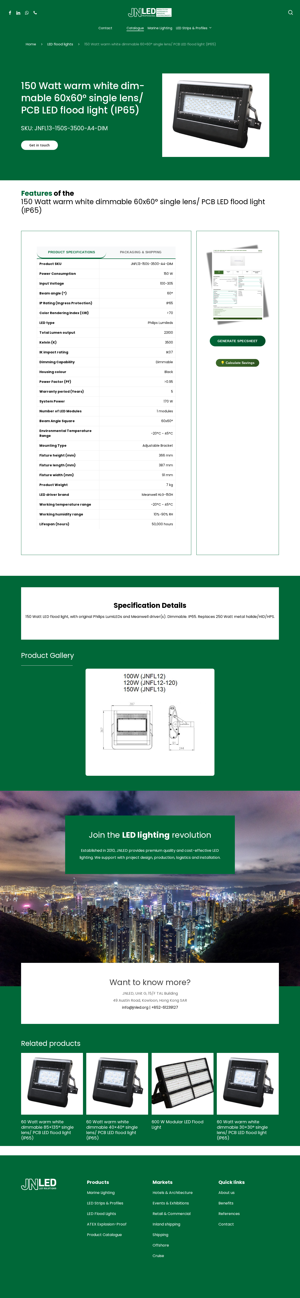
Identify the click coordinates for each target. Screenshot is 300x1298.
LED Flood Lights (101, 1213)
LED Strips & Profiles (105, 1203)
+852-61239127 (164, 1007)
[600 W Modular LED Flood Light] (183, 1084)
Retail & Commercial (172, 1213)
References (229, 1213)
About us (226, 1192)
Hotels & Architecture (173, 1192)
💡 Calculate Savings (238, 363)
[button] (39, 145)
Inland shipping (166, 1224)
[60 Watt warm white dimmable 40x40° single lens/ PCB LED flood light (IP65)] (117, 1084)
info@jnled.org (135, 1007)
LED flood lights (60, 44)
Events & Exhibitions (171, 1203)
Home (31, 44)
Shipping (160, 1234)
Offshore (161, 1245)
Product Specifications (71, 252)
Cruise (158, 1255)
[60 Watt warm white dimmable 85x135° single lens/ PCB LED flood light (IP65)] (52, 1084)
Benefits (225, 1203)
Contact (226, 1224)
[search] (290, 12)
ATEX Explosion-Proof (107, 1224)
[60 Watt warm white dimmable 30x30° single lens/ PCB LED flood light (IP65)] (248, 1084)
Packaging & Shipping (141, 252)
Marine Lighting (101, 1192)
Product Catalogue (104, 1234)
